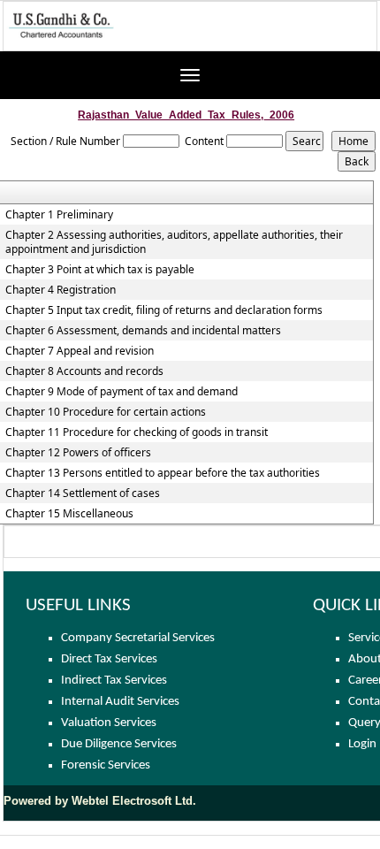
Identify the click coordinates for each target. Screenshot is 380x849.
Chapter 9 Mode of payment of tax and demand (121, 392)
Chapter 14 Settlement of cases (82, 493)
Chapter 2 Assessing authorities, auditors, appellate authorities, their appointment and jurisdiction (174, 242)
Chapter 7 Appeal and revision (79, 351)
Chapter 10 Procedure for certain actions (105, 412)
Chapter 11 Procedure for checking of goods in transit (136, 432)
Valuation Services (108, 723)
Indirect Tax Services (114, 680)
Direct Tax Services (109, 659)
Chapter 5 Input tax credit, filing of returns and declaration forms (164, 310)
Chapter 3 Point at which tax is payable (99, 270)
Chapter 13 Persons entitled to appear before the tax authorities (162, 473)
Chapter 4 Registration (60, 290)
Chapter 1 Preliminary (59, 215)
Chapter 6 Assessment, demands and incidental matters (143, 331)
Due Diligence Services (119, 744)
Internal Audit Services (120, 701)
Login (362, 744)
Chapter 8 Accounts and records (84, 371)
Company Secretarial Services (138, 638)
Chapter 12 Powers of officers (78, 453)
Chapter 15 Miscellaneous (69, 514)
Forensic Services (105, 765)
